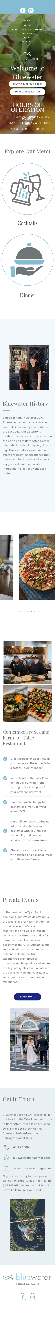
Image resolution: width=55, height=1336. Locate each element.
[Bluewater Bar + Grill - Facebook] (23, 10)
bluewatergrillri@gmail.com (31, 1157)
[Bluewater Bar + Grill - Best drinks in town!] (27, 188)
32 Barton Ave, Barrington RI (32, 1168)
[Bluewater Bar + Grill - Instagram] (31, 10)
